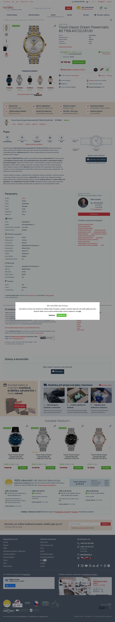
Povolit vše (61, 315)
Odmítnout (52, 315)
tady (79, 311)
